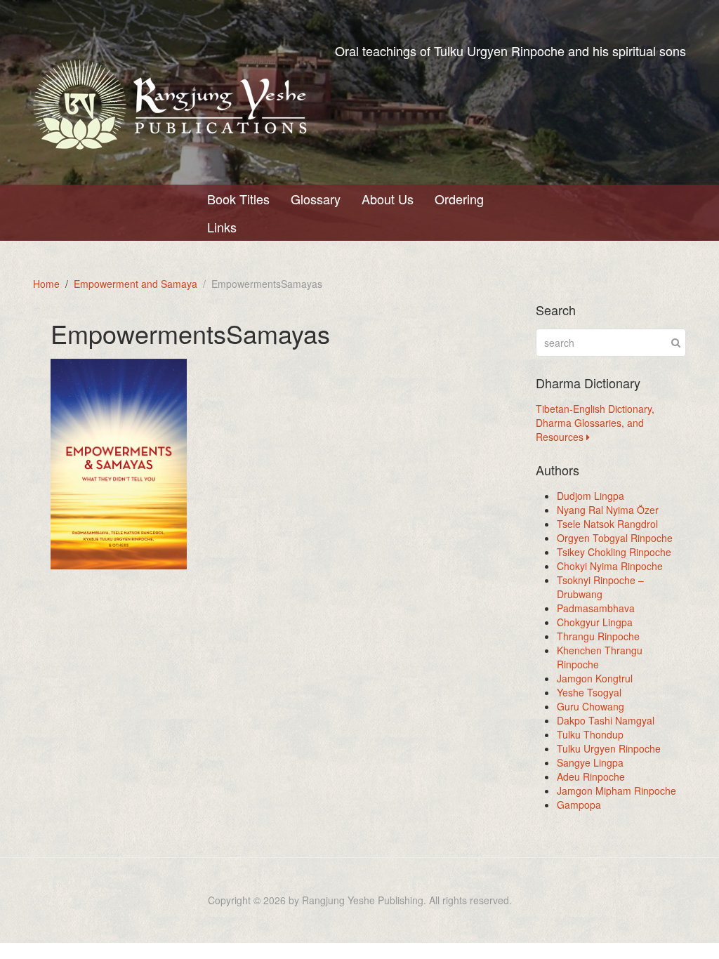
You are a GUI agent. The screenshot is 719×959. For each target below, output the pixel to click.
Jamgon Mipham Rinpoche (616, 790)
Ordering (459, 199)
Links (222, 227)
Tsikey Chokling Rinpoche (614, 552)
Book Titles (238, 199)
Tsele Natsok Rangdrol (607, 524)
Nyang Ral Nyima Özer (608, 510)
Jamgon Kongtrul (595, 678)
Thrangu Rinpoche (598, 636)
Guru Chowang (590, 706)
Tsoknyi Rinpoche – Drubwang (600, 587)
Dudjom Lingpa (590, 496)
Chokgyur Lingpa (595, 622)
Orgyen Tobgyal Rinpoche (615, 538)
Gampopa (579, 805)
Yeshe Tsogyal (589, 692)
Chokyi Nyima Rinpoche (610, 566)
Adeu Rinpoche (591, 776)
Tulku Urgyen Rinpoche (609, 748)
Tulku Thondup (590, 734)
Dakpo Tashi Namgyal (605, 720)
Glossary (316, 199)
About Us (388, 199)
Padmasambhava (596, 608)
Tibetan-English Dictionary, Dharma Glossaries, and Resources (595, 423)
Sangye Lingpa (590, 762)
